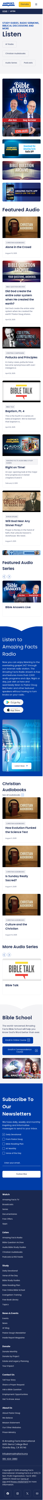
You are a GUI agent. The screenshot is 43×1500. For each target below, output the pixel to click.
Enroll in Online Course (15, 1040)
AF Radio (9, 44)
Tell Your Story (9, 1380)
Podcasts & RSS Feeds (12, 1257)
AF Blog (5, 1328)
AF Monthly (11, 1149)
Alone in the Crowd (18, 247)
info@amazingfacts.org (15, 1454)
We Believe (7, 1418)
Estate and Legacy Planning (15, 1361)
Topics (5, 1305)
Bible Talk (10, 407)
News (4, 1323)
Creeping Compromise (15, 353)
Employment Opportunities (15, 1394)
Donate (25, 4)
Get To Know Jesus (11, 1399)
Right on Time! (15, 467)
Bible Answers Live (18, 607)
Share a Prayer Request (13, 1385)
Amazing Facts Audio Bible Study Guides (19, 462)
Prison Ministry (9, 1432)
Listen (5, 1232)
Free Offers (7, 1219)
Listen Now (20, 766)
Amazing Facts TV (10, 1200)
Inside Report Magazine (13, 1338)
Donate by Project (10, 1356)
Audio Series (11, 63)
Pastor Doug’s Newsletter (14, 1333)
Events (5, 1318)
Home (4, 11)
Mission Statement (11, 1423)
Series (5, 1209)
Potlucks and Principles (21, 357)
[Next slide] (9, 577)
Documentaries (9, 1214)
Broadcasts (7, 1204)
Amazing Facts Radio (12, 1238)
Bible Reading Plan (15, 1144)
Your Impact (8, 1366)
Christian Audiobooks (15, 53)
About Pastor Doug (11, 1413)
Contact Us (8, 1375)
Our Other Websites (11, 1428)
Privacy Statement (20, 1482)
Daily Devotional (13, 1135)
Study (5, 1266)
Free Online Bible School (13, 1290)
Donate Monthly (9, 1352)
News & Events (10, 1313)
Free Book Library (10, 1300)
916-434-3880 (9, 1459)
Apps (4, 1224)
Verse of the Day (13, 1153)
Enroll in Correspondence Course (20, 1051)
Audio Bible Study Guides (14, 1247)
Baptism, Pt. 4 (14, 411)
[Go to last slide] (4, 577)
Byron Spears (11, 517)
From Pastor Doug (14, 1139)
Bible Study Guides (11, 1280)
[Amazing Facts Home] (10, 4)
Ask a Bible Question (12, 1390)
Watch (6, 1195)
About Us (7, 1408)
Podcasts (28, 63)
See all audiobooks (11, 795)
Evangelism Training (12, 1295)
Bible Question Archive (15, 287)
